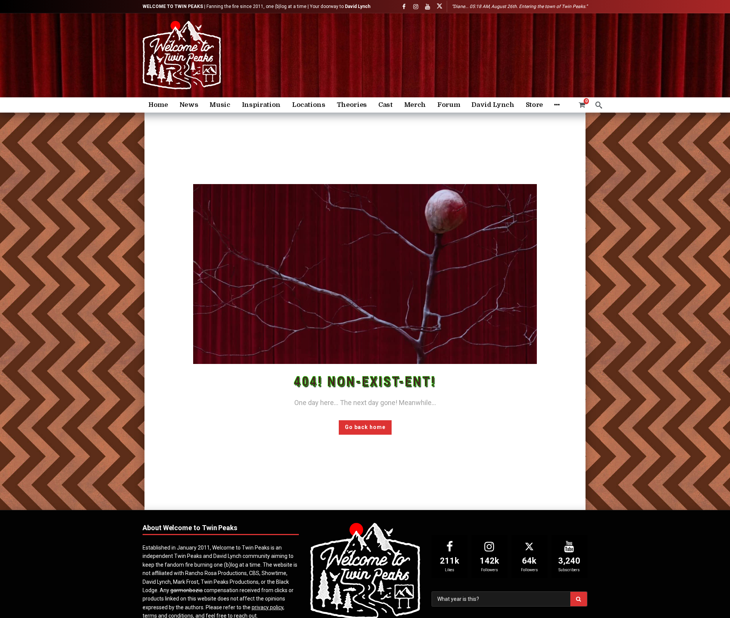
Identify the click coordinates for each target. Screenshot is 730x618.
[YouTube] (427, 6)
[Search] (599, 105)
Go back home (365, 427)
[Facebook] (404, 6)
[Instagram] (416, 6)
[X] (439, 6)
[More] (557, 105)
